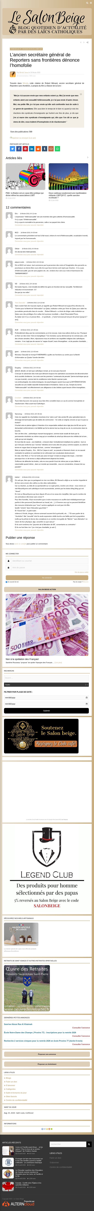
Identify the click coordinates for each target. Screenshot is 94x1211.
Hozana (66, 819)
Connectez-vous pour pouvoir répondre (29, 225)
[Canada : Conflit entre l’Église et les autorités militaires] (8, 1190)
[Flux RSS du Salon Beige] (49, 1129)
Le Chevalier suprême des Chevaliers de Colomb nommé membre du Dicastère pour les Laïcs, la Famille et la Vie (29, 1173)
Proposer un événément (47, 1064)
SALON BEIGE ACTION (47, 589)
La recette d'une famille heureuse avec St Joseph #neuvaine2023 (43, 819)
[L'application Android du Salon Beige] (52, 1129)
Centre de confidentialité (16, 1100)
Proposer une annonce (47, 1054)
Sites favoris (11, 1096)
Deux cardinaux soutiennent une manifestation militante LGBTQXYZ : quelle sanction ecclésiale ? (67, 195)
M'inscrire (85, 582)
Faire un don (11, 1082)
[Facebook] (19, 148)
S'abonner (54, 1162)
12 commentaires (22, 76)
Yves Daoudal (20, 303)
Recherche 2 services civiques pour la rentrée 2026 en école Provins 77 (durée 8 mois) (43, 1041)
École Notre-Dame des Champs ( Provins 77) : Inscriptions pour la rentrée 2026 (40, 1032)
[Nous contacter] (45, 1129)
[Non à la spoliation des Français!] (47, 655)
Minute (25, 83)
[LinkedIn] (31, 148)
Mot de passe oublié (81, 572)
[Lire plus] (58, 662)
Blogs (8, 1078)
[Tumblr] (44, 148)
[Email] (51, 148)
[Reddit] (38, 148)
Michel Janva (23, 72)
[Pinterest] (25, 148)
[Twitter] (12, 148)
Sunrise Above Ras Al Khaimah (18, 1024)
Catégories (10, 1089)
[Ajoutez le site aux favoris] (47, 1129)
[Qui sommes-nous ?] (42, 1129)
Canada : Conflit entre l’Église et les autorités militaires (28, 1184)
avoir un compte (20, 544)
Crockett (18, 398)
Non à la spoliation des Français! (22, 659)
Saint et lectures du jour (16, 1093)
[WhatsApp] (57, 148)
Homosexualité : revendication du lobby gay (26, 49)
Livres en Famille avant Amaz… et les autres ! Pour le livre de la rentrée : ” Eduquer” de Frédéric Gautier (29, 1149)
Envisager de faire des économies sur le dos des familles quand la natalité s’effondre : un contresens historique (29, 1160)
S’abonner (10, 1085)
